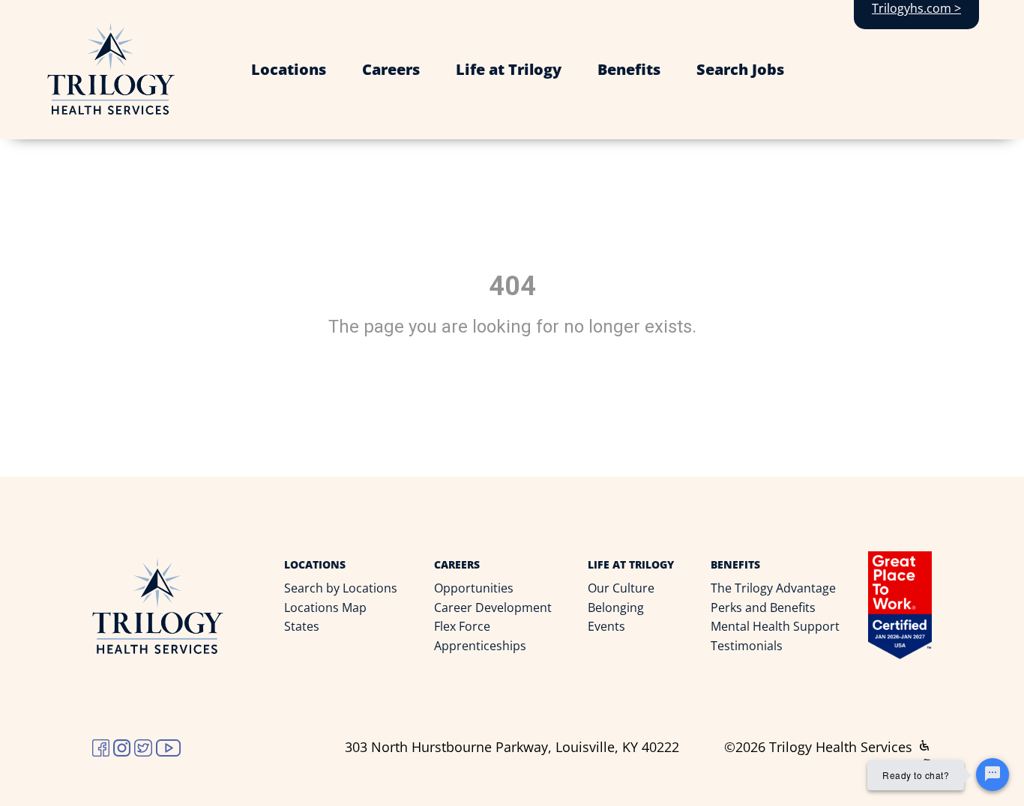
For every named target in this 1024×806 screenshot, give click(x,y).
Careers (391, 69)
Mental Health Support (775, 626)
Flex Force (462, 626)
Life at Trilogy (508, 69)
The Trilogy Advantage (773, 588)
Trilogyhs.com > (916, 8)
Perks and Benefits (763, 607)
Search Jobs (740, 69)
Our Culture (621, 588)
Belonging (616, 607)
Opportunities (473, 588)
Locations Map (325, 607)
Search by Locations (340, 588)
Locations (288, 69)
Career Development (493, 607)
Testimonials (747, 645)
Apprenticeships (480, 645)
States (301, 626)
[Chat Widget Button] (992, 774)
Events (606, 626)
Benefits (628, 69)
